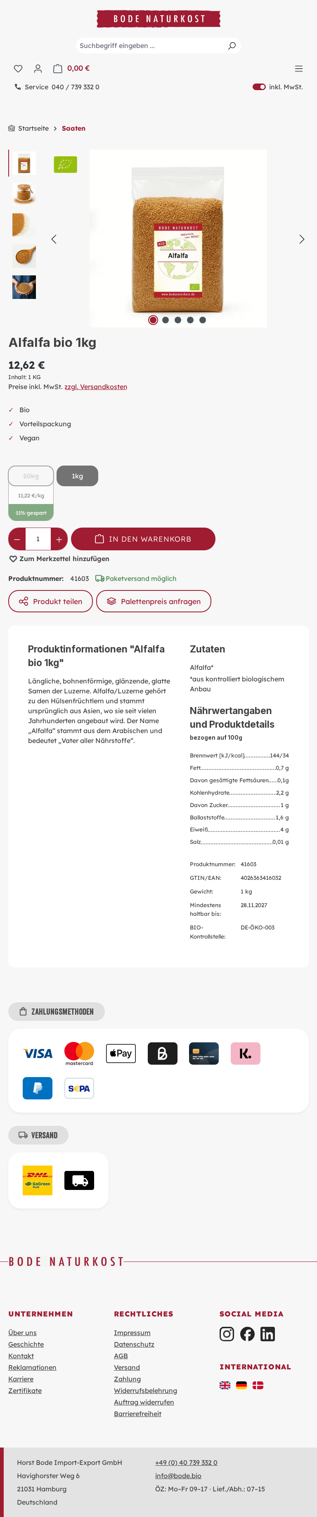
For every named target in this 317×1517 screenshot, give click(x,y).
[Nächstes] (302, 238)
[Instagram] (227, 1334)
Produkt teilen (57, 601)
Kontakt (21, 1356)
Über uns (22, 1332)
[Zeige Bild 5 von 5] (202, 320)
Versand (127, 1367)
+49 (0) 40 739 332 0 (186, 1462)
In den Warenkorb (150, 538)
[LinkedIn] (267, 1334)
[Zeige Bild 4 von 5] (190, 320)
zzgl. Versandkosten (96, 386)
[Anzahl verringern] (17, 538)
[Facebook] (247, 1334)
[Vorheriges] (53, 238)
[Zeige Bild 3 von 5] (178, 320)
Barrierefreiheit (137, 1413)
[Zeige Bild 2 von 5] (165, 320)
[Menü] (299, 68)
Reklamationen (32, 1367)
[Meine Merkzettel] (18, 68)
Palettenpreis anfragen (161, 601)
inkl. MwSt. (278, 87)
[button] (225, 1385)
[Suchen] (231, 45)
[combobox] (158, 45)
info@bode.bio (178, 1476)
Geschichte (26, 1344)
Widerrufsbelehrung (145, 1390)
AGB (121, 1356)
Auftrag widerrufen (144, 1402)
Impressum (132, 1332)
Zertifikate (25, 1390)
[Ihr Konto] (38, 68)
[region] (158, 238)
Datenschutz (134, 1344)
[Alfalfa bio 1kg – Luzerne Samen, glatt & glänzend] (178, 238)
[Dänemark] (258, 1385)
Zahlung (127, 1379)
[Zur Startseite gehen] (158, 19)
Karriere (20, 1379)
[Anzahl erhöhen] (59, 538)
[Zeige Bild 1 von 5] (153, 320)
